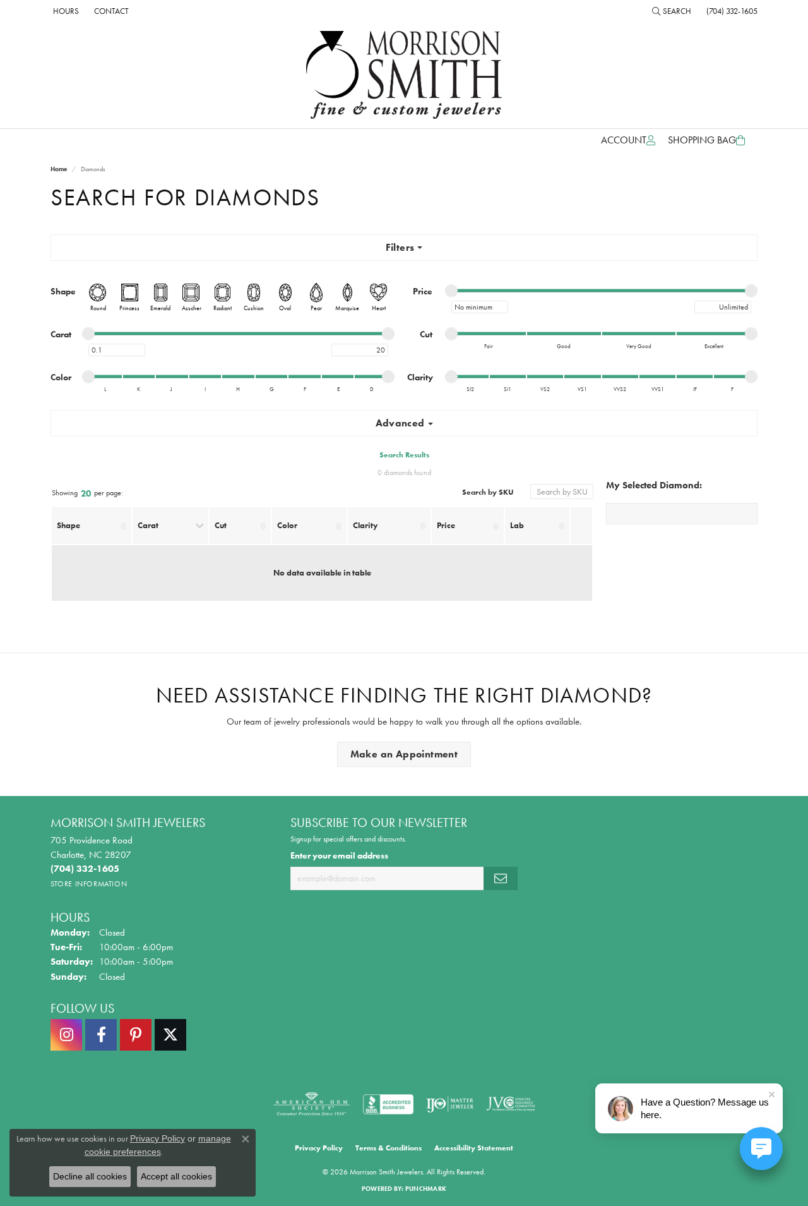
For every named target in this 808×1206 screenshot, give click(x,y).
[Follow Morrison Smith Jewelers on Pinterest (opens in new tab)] (136, 1035)
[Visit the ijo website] (449, 1104)
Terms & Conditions (388, 1148)
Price (446, 525)
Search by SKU (488, 492)
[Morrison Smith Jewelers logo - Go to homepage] (404, 75)
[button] (671, 10)
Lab (517, 525)
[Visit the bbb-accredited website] (388, 1104)
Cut (221, 525)
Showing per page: (87, 494)
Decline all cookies (90, 1176)
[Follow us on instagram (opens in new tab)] (66, 1035)
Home (58, 169)
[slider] (451, 290)
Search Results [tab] (404, 455)
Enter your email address (339, 855)
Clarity (365, 525)
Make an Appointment (404, 754)
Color (287, 525)
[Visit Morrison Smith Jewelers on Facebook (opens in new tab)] (101, 1035)
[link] (64, 10)
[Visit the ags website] (311, 1104)
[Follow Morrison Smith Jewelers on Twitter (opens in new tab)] (170, 1035)
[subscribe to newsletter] (501, 878)
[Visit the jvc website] (510, 1104)
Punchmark (425, 1189)
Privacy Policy (319, 1148)
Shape (68, 525)
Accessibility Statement (473, 1148)
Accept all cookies (176, 1176)
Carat (148, 525)
